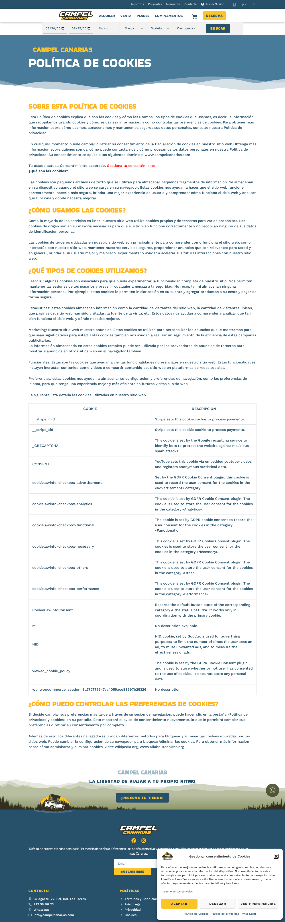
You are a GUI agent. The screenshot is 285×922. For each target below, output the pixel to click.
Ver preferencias (258, 903)
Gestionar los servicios (178, 891)
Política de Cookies (195, 913)
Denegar (217, 903)
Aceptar (179, 903)
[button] (276, 856)
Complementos (169, 15)
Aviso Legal (249, 913)
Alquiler (107, 15)
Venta (125, 15)
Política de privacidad (225, 913)
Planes (143, 15)
